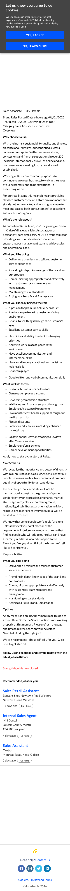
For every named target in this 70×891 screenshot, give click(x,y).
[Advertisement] (35, 72)
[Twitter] (39, 868)
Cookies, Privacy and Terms (35, 879)
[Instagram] (30, 868)
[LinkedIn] (48, 868)
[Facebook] (22, 868)
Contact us (42, 859)
